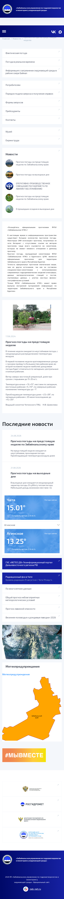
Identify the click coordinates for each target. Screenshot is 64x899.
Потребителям (13, 85)
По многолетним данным (18, 588)
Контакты (10, 119)
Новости (12, 154)
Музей (9, 131)
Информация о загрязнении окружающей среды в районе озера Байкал (31, 71)
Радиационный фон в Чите (29, 578)
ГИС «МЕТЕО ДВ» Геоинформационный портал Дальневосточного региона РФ (29, 563)
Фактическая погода (16, 53)
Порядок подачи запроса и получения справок (29, 93)
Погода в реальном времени (20, 61)
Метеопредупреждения (16, 674)
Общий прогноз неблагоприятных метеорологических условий (23, 598)
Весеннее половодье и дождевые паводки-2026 (31, 617)
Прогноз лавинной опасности (20, 608)
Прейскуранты (13, 111)
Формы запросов (14, 102)
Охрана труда (12, 140)
